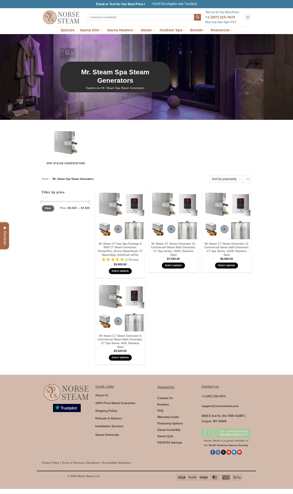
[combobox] (141, 17)
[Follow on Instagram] (218, 452)
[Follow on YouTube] (239, 452)
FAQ (160, 410)
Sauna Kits (89, 30)
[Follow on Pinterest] (228, 452)
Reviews (163, 404)
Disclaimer (93, 462)
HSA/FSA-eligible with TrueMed (174, 4)
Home (45, 178)
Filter (48, 208)
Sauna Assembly (168, 429)
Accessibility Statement (116, 462)
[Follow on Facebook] (212, 452)
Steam (146, 30)
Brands (196, 30)
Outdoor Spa (171, 30)
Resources (220, 30)
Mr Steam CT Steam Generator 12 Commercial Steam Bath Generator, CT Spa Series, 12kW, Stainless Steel (226, 249)
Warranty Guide (168, 417)
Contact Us (165, 398)
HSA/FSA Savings (169, 442)
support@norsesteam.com (220, 406)
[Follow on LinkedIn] (234, 452)
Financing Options (170, 423)
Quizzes (68, 30)
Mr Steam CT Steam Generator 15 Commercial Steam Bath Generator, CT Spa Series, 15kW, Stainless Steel (173, 249)
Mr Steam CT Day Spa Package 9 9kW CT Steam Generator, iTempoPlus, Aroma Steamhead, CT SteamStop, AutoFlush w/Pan (120, 249)
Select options (120, 271)
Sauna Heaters (120, 30)
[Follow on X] (223, 452)
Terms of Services (73, 462)
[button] (247, 17)
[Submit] (197, 17)
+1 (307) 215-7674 (220, 17)
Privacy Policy (50, 462)
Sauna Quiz (165, 436)
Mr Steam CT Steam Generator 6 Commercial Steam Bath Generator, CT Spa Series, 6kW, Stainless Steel (120, 341)
